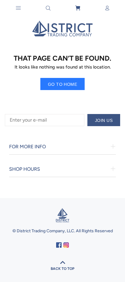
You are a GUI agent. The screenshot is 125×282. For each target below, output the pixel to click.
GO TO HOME (62, 84)
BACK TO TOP (62, 269)
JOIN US (104, 120)
